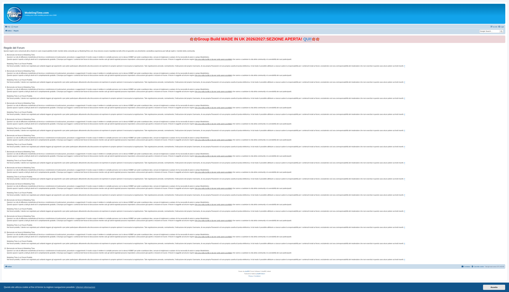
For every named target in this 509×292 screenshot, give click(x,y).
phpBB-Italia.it (260, 273)
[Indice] (14, 13)
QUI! (307, 39)
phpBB (247, 271)
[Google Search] (501, 31)
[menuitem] (7, 26)
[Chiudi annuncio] (503, 37)
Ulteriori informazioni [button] (85, 287)
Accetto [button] (494, 287)
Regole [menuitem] (16, 27)
